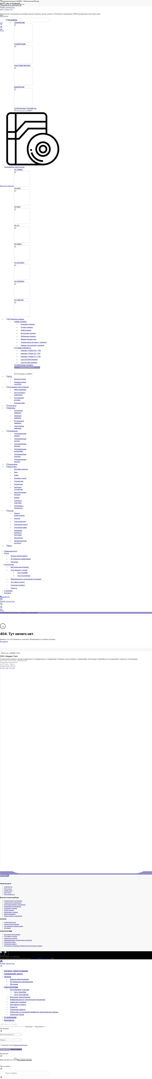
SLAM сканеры (26, 330)
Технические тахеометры (12, 903)
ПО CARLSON (18, 300)
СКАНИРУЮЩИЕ (20, 44)
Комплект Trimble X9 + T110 (30, 353)
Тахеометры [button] (12, 20)
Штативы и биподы (21, 469)
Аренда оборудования (19, 556)
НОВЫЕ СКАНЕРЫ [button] (20, 322)
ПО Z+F (16, 225)
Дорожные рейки (20, 527)
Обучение (14, 562)
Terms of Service (46, 958)
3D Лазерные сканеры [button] (16, 319)
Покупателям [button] (9, 564)
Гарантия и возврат (18, 585)
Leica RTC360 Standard (29, 362)
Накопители (18, 484)
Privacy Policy (34, 958)
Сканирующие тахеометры (13, 901)
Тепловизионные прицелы (20, 455)
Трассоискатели (20, 521)
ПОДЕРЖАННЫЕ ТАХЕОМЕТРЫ (25, 108)
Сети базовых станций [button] (19, 570)
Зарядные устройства (18, 488)
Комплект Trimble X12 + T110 (31, 350)
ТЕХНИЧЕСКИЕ (19, 22)
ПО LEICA (17, 188)
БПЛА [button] (10, 376)
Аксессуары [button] (12, 466)
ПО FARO (17, 207)
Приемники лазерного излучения (18, 533)
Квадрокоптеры (20, 379)
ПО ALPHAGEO (19, 263)
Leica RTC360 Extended (29, 359)
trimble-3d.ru (8, 890)
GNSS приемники (20, 389)
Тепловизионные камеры (20, 435)
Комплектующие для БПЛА (20, 383)
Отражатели (18, 481)
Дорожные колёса (21, 524)
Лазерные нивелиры (17, 417)
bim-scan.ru (8, 889)
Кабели (16, 497)
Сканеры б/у (6, 597)
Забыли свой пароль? (20, 1045)
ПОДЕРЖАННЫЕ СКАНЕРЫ (23, 365)
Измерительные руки (28, 339)
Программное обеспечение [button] (14, 167)
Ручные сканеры (27, 327)
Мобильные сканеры (28, 336)
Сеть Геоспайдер (23, 576)
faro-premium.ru (9, 894)
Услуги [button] (6, 553)
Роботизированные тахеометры (14, 904)
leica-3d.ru (7, 892)
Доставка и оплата (18, 582)
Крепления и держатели (18, 507)
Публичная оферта (10, 944)
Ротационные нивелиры (19, 422)
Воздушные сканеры (28, 333)
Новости (14, 588)
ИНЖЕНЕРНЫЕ (19, 87)
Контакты (7, 593)
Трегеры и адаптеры (18, 502)
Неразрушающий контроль (20, 542)
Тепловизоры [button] (13, 431)
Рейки (16, 475)
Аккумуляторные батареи (20, 493)
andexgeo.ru (8, 887)
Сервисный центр (10, 551)
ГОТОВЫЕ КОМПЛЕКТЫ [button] (22, 348)
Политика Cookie (10, 942)
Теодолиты (12, 406)
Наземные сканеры (28, 324)
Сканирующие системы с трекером (34, 342)
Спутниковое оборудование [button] (18, 387)
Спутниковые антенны (19, 399)
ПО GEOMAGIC (19, 281)
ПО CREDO (18, 244)
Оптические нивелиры (18, 412)
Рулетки (17, 518)
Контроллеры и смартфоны (19, 394)
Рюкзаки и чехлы (20, 478)
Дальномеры (12, 464)
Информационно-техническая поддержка (26, 579)
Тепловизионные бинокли (20, 445)
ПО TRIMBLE (18, 169)
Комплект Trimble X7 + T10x (31, 356)
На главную (4, 641)
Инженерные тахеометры (12, 906)
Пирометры (18, 538)
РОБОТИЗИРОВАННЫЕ (22, 65)
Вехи (16, 472)
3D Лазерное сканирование (21, 559)
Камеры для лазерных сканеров (32, 345)
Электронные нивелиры (19, 427)
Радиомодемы (19, 403)
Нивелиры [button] (11, 408)
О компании (8, 591)
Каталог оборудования (16, 971)
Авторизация (5, 1049)
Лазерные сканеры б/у (27, 367)
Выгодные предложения (20, 567)
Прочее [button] (11, 511)
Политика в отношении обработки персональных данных (23, 946)
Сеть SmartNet (22, 573)
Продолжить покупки (24, 1060)
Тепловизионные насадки (20, 461)
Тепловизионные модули (20, 440)
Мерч (10, 546)
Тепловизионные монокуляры (20, 450)
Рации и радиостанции (19, 514)
